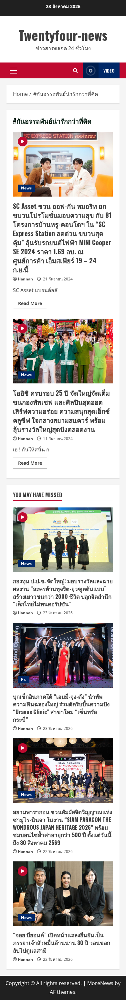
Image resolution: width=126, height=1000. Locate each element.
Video (109, 70)
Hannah (25, 279)
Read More (32, 304)
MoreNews (100, 983)
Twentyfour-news (63, 35)
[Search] (75, 70)
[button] (13, 70)
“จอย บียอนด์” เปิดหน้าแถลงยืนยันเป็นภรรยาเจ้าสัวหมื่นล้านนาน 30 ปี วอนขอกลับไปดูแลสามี (61, 942)
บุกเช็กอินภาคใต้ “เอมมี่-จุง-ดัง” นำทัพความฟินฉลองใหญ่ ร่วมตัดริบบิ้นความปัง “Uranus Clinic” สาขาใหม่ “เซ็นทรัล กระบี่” (61, 707)
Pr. (23, 679)
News (26, 188)
